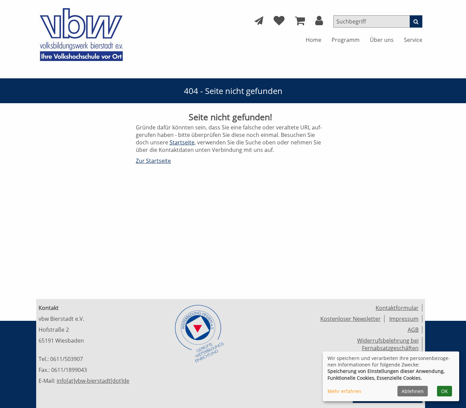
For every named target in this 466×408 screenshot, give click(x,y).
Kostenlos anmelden (137, 143)
